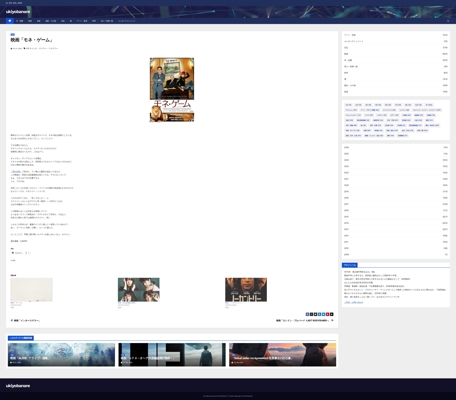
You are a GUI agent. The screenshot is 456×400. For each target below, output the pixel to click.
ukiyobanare (18, 11)
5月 (378, 105)
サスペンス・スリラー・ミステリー (427, 110)
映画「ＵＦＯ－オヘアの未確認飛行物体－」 (148, 358)
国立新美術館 (363, 120)
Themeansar (247, 396)
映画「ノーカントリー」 (234, 303)
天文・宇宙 (392, 120)
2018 (346, 198)
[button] (448, 21)
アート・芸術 (82, 21)
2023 (346, 166)
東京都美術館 (415, 125)
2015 (346, 217)
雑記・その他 (51, 21)
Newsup (237, 396)
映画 (30, 21)
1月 (348, 105)
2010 (346, 248)
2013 (346, 229)
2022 (346, 172)
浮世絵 (378, 130)
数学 (429, 120)
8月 (408, 105)
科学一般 (423, 130)
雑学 (390, 135)
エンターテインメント (127, 21)
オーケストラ (389, 110)
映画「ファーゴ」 (17, 303)
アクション (351, 110)
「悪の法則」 (16, 171)
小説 (418, 120)
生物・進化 (392, 130)
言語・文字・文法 (353, 135)
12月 (418, 105)
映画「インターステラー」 (27, 320)
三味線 (407, 115)
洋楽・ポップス (352, 130)
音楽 (38, 21)
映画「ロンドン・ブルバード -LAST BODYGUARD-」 (303, 320)
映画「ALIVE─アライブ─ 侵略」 (30, 358)
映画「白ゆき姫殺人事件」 (127, 303)
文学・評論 (351, 125)
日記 (63, 21)
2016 (346, 210)
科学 (94, 21)
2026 (346, 147)
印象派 (431, 115)
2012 (346, 235)
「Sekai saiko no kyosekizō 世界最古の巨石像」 (262, 358)
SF (429, 105)
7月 (398, 105)
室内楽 (406, 120)
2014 (346, 223)
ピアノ (394, 115)
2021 (346, 179)
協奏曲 (419, 115)
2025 (346, 154)
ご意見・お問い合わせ (353, 302)
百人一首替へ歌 (107, 21)
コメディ (404, 110)
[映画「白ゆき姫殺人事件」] (170, 290)
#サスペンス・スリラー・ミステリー (42, 48)
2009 (346, 254)
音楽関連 (402, 135)
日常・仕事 (375, 125)
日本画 (389, 125)
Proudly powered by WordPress (215, 396)
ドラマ (369, 115)
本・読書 (19, 21)
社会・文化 (407, 130)
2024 (346, 160)
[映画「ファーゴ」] (63, 290)
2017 (346, 204)
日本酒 (401, 125)
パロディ (381, 115)
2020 (346, 185)
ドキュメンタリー (353, 115)
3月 (368, 105)
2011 (346, 242)
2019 (346, 191)
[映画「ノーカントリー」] (277, 290)
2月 (358, 105)
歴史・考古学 (432, 125)
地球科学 (378, 120)
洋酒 (367, 130)
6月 (388, 105)
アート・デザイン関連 (370, 110)
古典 (349, 120)
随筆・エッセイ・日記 (374, 135)
